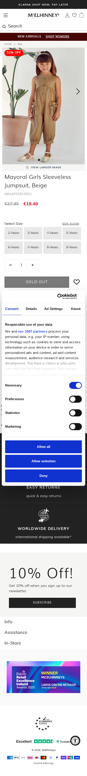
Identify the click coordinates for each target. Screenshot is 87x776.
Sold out (37, 282)
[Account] (67, 16)
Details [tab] (31, 309)
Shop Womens (57, 36)
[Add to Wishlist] (76, 282)
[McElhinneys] (43, 16)
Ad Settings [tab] (53, 309)
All (20, 44)
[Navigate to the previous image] (9, 90)
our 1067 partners (33, 331)
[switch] (75, 399)
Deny (43, 476)
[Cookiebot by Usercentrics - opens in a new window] (62, 296)
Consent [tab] (12, 309)
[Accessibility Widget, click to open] (75, 741)
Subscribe (42, 602)
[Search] (4, 26)
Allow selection (43, 461)
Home (8, 44)
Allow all (43, 447)
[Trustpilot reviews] (43, 741)
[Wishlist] (74, 16)
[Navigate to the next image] (78, 92)
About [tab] (76, 309)
